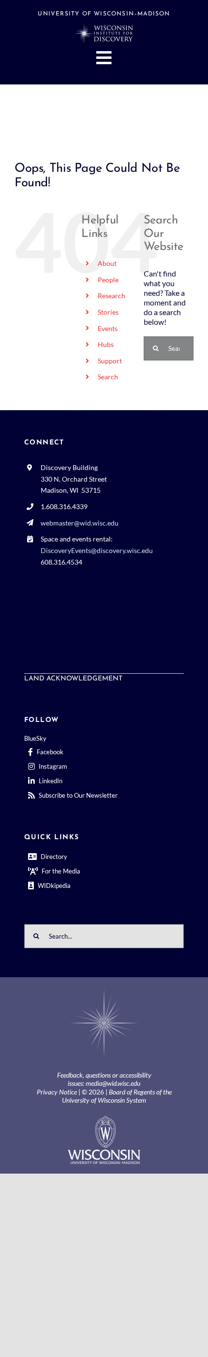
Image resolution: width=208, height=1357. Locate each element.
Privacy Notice (57, 1092)
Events (108, 328)
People (108, 280)
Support (110, 361)
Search (108, 377)
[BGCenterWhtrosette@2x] (104, 990)
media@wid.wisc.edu (113, 1083)
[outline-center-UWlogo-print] (104, 1119)
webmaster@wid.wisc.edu (80, 523)
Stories (108, 312)
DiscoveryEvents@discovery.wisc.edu (97, 550)
